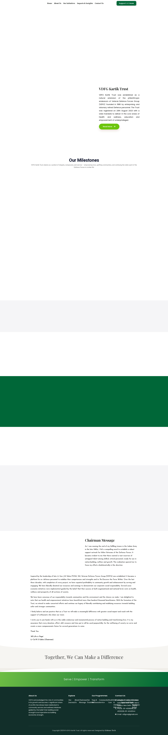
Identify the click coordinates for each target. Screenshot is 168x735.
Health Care (110, 701)
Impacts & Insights (85, 3)
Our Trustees (90, 701)
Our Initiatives (69, 3)
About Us (57, 3)
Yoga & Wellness (95, 701)
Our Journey (71, 701)
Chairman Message (83, 701)
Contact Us (99, 3)
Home (49, 3)
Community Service (103, 701)
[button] (3, 41)
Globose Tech (110, 730)
